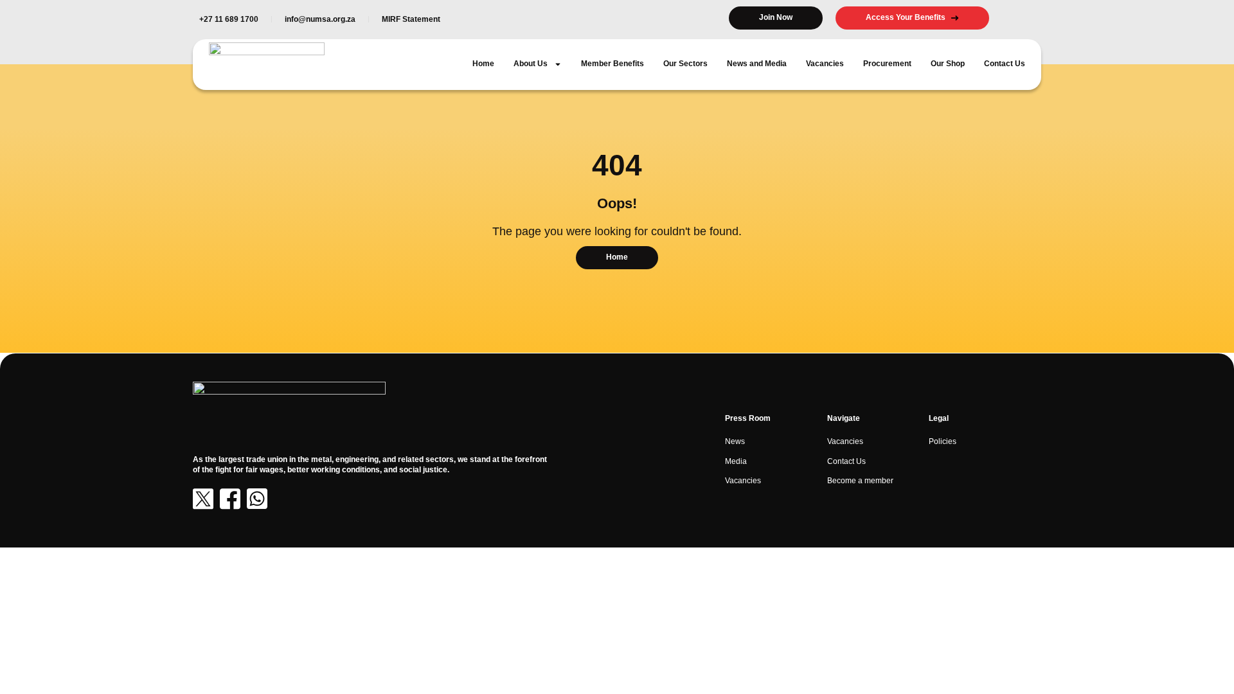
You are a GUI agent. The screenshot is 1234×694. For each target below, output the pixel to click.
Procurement (887, 63)
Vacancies (825, 63)
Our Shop (948, 63)
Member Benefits (612, 63)
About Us (531, 63)
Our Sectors (685, 63)
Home (483, 63)
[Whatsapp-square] (257, 498)
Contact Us (1004, 63)
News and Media (757, 63)
